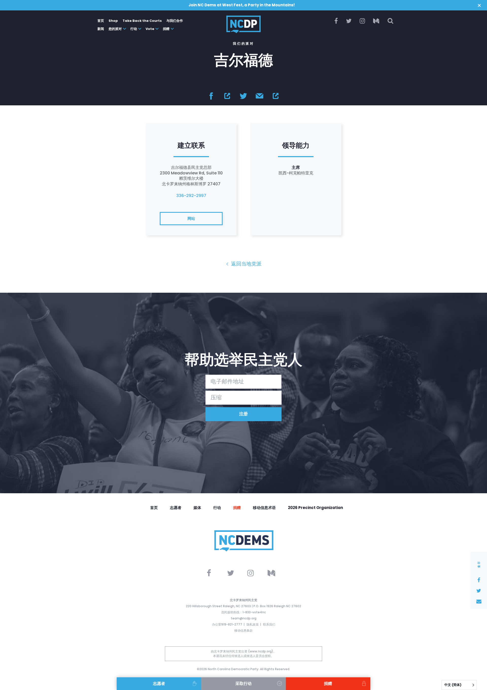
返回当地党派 (246, 263)
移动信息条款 (243, 630)
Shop (113, 20)
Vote (150, 28)
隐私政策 (253, 624)
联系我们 (269, 624)
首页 (100, 20)
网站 (191, 218)
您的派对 (115, 28)
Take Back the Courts (142, 20)
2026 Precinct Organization (315, 507)
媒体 (197, 507)
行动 (133, 28)
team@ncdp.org (243, 618)
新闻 (100, 28)
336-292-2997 (191, 196)
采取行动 (243, 683)
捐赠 (166, 28)
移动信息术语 (264, 507)
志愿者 (175, 507)
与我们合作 (174, 20)
